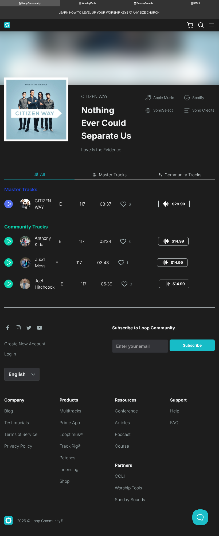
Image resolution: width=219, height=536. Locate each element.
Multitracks (70, 411)
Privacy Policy (18, 446)
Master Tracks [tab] (113, 174)
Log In (10, 354)
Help (174, 411)
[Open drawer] (211, 25)
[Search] (201, 25)
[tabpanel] (109, 240)
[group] (174, 204)
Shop (64, 481)
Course (122, 446)
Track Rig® (70, 446)
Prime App (70, 422)
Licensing (69, 469)
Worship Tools (128, 487)
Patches (67, 457)
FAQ (174, 422)
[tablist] (109, 174)
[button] (9, 204)
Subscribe (192, 345)
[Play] (8, 204)
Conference (126, 411)
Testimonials (16, 422)
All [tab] (42, 174)
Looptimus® (71, 434)
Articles (122, 422)
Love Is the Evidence (101, 149)
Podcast (123, 434)
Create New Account (24, 343)
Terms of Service (20, 434)
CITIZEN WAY (94, 96)
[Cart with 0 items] (190, 25)
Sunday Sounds (130, 499)
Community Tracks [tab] (183, 174)
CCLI (120, 476)
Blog (8, 411)
